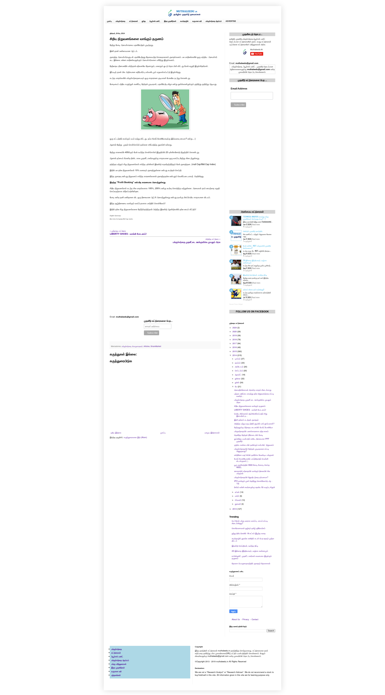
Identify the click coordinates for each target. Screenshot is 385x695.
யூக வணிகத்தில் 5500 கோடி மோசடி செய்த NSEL (252, 466)
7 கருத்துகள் (247, 285)
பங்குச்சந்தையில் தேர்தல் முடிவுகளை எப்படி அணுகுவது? (251, 450)
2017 (235, 343)
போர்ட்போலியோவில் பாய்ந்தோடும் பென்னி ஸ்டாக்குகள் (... (251, 460)
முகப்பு (109, 21)
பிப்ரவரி (238, 500)
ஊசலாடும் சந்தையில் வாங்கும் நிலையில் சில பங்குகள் (252, 472)
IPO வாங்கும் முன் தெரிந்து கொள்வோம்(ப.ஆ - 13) (253, 482)
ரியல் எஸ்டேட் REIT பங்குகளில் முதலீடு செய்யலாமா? (257, 246)
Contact (255, 619)
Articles (147, 346)
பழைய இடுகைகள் (212, 432)
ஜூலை (238, 378)
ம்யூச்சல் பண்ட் (154, 21)
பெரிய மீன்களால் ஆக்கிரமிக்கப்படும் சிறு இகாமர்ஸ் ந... (250, 414)
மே (236, 386)
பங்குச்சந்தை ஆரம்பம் (214, 21)
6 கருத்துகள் (247, 256)
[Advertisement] (165, 279)
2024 (235, 327)
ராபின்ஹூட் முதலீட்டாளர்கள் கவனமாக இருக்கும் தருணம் (252, 557)
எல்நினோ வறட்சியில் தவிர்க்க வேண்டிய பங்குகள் (254, 455)
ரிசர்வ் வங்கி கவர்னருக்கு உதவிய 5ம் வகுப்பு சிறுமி (254, 487)
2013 (235, 508)
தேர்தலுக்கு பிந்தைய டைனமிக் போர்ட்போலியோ (253, 427)
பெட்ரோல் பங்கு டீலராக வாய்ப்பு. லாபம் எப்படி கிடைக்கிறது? (250, 522)
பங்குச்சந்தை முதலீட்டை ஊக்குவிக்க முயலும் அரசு (252, 401)
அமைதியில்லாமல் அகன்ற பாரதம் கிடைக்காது (252, 389)
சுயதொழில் (184, 21)
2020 (235, 331)
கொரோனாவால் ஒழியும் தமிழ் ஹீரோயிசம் (248, 528)
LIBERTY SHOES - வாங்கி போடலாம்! (250, 409)
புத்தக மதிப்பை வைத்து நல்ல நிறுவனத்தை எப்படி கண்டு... (254, 394)
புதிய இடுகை (116, 432)
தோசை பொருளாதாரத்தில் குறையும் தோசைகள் (251, 563)
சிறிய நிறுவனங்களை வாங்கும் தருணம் (249, 406)
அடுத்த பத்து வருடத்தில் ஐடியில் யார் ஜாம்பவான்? (254, 423)
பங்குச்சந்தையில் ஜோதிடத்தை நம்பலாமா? (251, 477)
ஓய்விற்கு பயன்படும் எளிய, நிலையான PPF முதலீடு (251, 440)
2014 (235, 355)
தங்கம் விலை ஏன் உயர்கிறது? (253, 289)
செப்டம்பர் (239, 370)
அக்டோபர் (239, 366)
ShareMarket (156, 346)
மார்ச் (237, 495)
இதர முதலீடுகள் (170, 21)
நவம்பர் (238, 362)
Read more (256, 224)
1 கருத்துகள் (247, 241)
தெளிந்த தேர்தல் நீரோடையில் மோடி (248, 435)
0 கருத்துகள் (247, 226)
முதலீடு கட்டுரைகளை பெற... (158, 321)
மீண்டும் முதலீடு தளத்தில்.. (253, 231)
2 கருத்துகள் (247, 270)
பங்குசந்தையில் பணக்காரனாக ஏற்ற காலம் (251, 431)
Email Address (239, 88)
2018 (235, 339)
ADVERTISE (231, 21)
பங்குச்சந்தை (120, 21)
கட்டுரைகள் (133, 21)
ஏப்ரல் (237, 492)
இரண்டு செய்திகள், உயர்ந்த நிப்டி (255, 275)
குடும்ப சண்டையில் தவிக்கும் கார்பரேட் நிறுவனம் (254, 444)
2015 (235, 351)
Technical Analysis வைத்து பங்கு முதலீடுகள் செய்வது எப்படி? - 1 (256, 217)
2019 (235, 335)
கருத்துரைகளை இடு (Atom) (135, 437)
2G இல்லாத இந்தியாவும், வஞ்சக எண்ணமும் (255, 261)
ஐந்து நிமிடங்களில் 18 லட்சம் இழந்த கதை (249, 533)
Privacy (245, 619)
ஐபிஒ (144, 21)
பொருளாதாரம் (137, 346)
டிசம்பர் (238, 358)
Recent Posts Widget (236, 304)
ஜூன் (237, 382)
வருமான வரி (197, 21)
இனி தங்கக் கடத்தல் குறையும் (246, 419)
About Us (236, 619)
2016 (235, 347)
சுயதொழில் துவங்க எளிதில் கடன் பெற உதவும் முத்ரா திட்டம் (253, 539)
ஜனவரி (238, 503)
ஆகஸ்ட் (238, 374)
